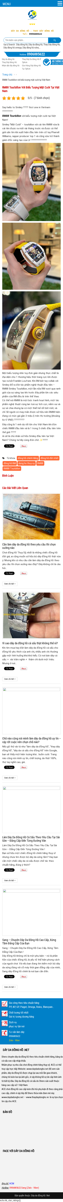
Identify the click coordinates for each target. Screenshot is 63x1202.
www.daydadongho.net (37, 1068)
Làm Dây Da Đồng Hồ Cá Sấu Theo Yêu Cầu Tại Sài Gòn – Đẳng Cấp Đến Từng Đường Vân (31, 839)
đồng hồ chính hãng (28, 458)
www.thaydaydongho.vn (37, 1097)
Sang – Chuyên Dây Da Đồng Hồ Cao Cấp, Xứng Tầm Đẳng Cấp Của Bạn (29, 941)
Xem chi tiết (9, 584)
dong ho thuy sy (26, 463)
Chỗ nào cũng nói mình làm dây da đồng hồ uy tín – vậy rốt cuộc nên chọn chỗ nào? (31, 740)
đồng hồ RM (10, 463)
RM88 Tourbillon (11, 115)
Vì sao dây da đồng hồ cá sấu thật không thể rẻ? (30, 643)
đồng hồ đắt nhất (49, 458)
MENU (7, 4)
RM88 (40, 463)
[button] (60, 3)
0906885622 (35, 34)
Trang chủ (7, 74)
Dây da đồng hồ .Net (40, 1195)
